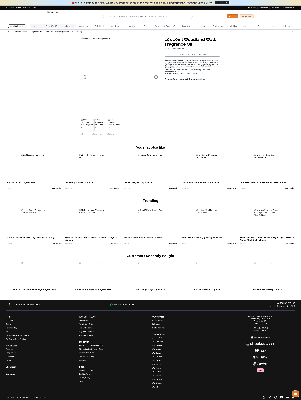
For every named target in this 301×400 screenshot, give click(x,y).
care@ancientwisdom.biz (28, 304)
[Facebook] (264, 397)
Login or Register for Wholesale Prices (192, 54)
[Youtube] (281, 397)
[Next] (292, 32)
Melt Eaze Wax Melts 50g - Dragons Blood (202, 237)
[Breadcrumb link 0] (8, 32)
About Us (9, 349)
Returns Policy (11, 328)
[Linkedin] (287, 397)
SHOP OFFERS (222, 3)
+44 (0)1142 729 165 (285, 303)
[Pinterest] (275, 397)
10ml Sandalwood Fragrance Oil (267, 289)
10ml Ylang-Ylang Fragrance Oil (150, 289)
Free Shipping (263, 7)
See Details (56, 188)
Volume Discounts (288, 7)
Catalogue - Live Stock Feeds (17, 335)
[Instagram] (270, 397)
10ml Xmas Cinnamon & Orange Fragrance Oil (34, 289)
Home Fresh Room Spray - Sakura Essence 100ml (263, 182)
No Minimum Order (250, 7)
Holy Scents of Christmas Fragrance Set (201, 182)
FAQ (7, 332)
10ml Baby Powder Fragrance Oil (81, 182)
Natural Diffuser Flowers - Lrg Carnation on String (30, 237)
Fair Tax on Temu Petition (16, 339)
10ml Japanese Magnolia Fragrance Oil (92, 289)
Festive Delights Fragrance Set (138, 182)
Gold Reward (275, 7)
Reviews (10, 374)
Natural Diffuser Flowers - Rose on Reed (142, 237)
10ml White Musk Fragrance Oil (209, 289)
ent (156, 324)
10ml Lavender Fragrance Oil (21, 182)
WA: (124, 304)
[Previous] (287, 32)
